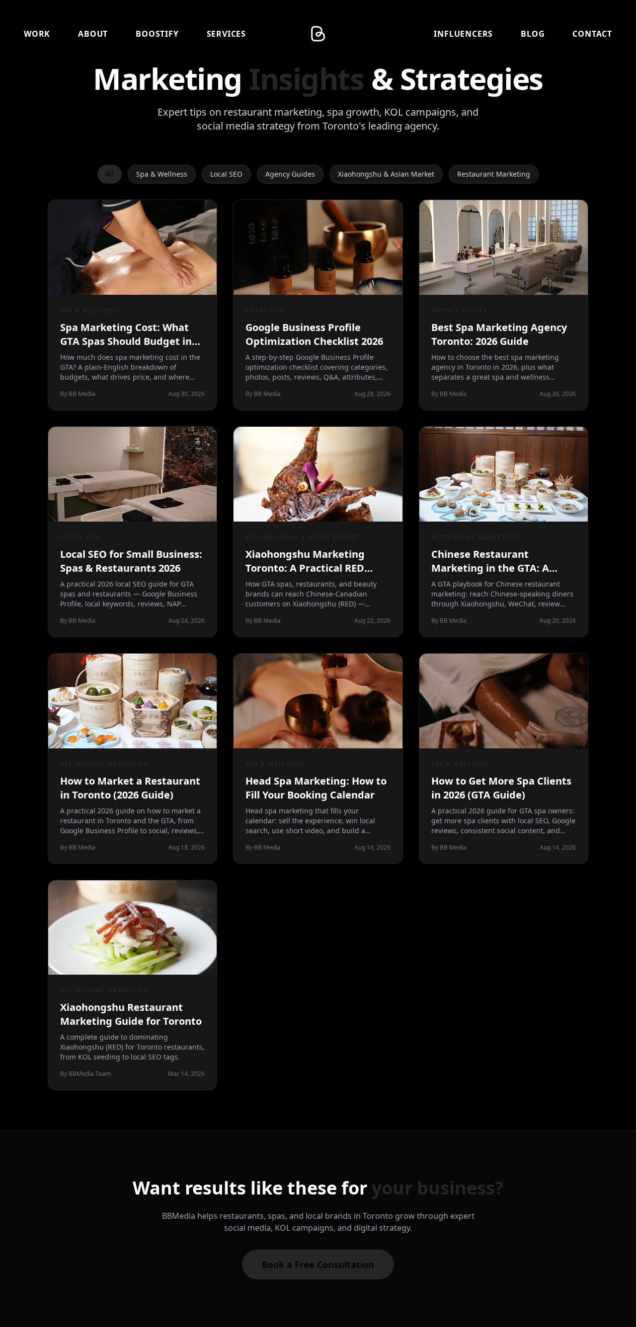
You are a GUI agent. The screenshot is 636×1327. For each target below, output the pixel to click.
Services (226, 33)
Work (37, 33)
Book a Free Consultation (318, 1264)
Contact (592, 33)
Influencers (463, 33)
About (93, 33)
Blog (533, 33)
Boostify (157, 33)
